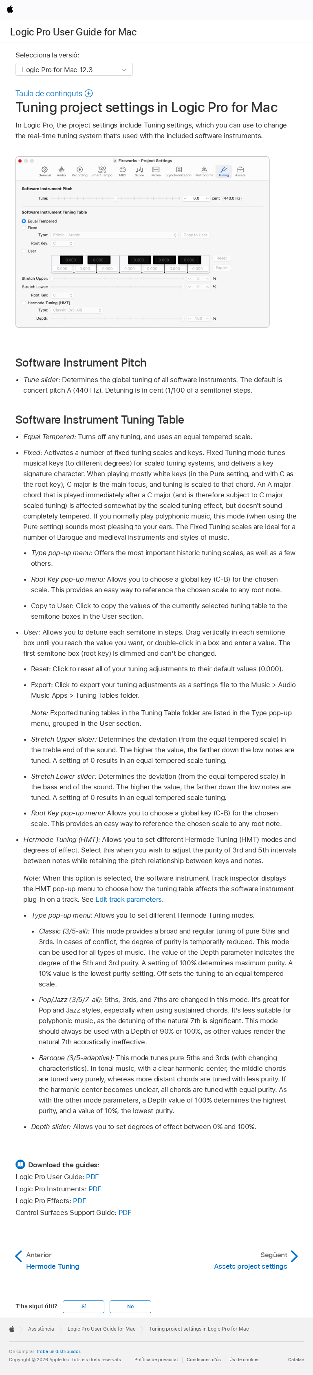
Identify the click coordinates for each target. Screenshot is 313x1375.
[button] (54, 93)
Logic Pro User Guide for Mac (73, 32)
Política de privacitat (156, 1359)
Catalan (296, 1359)
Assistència (41, 1329)
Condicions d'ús (204, 1359)
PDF (92, 1177)
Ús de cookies (244, 1359)
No (130, 1306)
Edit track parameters (128, 899)
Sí (84, 1306)
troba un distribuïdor (58, 1351)
